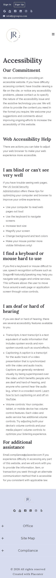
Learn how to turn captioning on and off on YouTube (27, 395)
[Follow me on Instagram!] (26, 11)
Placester (37, 574)
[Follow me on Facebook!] (15, 11)
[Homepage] (13, 34)
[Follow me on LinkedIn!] (20, 11)
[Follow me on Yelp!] (31, 11)
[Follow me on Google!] (4, 11)
